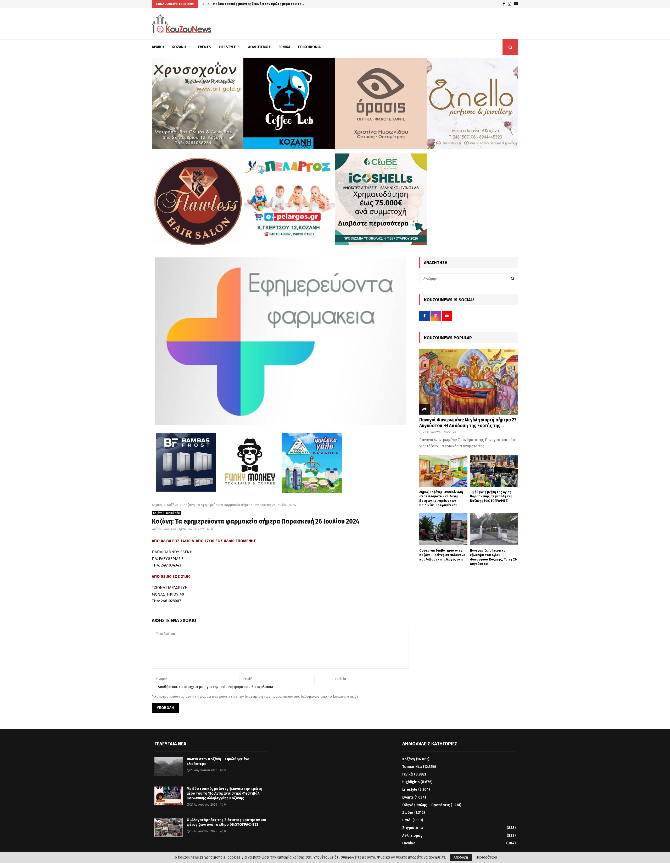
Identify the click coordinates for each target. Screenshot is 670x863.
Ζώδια (407, 812)
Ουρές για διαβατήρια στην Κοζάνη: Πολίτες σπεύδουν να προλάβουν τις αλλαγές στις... (443, 554)
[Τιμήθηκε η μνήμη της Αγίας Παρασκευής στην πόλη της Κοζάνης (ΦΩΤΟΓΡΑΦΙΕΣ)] (494, 471)
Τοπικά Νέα (173, 513)
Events (204, 47)
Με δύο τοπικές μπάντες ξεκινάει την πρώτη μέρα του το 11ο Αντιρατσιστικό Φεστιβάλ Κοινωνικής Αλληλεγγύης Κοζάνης (224, 793)
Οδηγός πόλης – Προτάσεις (426, 805)
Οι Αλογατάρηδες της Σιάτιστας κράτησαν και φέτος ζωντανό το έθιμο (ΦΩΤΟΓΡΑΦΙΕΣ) (226, 822)
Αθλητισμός (259, 47)
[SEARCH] (512, 278)
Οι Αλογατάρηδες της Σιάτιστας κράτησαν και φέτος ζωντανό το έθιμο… (269, 4)
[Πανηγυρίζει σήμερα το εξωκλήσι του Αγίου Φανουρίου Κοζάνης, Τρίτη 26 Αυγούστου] (494, 529)
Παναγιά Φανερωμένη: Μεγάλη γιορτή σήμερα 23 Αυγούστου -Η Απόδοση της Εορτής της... (467, 422)
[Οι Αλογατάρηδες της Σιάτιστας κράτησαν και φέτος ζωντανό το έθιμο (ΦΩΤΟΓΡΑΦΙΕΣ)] (168, 827)
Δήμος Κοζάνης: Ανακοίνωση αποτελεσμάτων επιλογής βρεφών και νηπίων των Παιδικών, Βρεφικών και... (441, 498)
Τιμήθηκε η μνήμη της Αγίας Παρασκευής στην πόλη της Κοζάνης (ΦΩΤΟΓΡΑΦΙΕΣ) (491, 496)
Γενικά (284, 47)
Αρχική (158, 47)
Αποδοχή (461, 857)
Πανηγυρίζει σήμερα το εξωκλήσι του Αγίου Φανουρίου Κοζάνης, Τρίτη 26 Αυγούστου (493, 556)
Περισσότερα (486, 857)
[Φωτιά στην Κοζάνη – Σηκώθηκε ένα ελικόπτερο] (168, 766)
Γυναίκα (409, 843)
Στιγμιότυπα (412, 828)
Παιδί (406, 820)
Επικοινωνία (309, 47)
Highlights (411, 782)
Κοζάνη (179, 47)
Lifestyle (227, 47)
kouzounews (167, 529)
